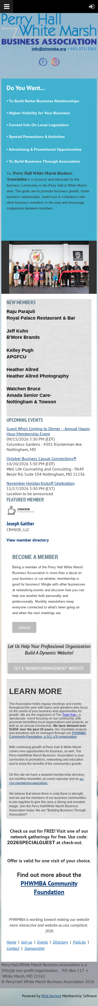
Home (11, 942)
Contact (13, 948)
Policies (79, 942)
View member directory (28, 540)
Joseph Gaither (20, 523)
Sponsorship (34, 948)
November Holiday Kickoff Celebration (41, 483)
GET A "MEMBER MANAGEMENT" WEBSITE (49, 668)
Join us (24, 627)
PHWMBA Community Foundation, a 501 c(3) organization (47, 734)
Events (42, 942)
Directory (60, 942)
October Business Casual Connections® (41, 458)
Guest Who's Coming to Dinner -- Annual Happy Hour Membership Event (48, 431)
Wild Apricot (51, 996)
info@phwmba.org (49, 48)
